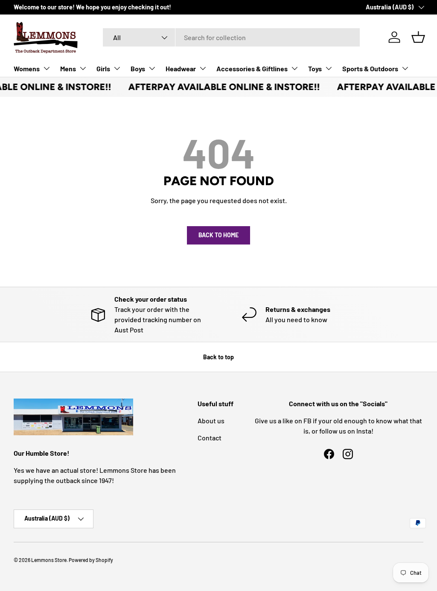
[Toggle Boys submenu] (152, 68)
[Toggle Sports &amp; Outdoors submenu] (405, 68)
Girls (103, 68)
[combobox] (231, 37)
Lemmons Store (49, 560)
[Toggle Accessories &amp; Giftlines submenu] (294, 68)
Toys (315, 68)
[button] (418, 37)
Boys (138, 68)
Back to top (218, 357)
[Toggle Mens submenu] (83, 68)
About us (211, 420)
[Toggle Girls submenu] (117, 68)
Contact (209, 438)
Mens (68, 68)
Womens (27, 68)
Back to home (218, 235)
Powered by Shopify (91, 560)
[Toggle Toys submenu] (328, 68)
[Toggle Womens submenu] (46, 68)
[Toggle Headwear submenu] (203, 68)
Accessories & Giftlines (252, 68)
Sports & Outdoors (370, 68)
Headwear (181, 68)
